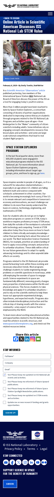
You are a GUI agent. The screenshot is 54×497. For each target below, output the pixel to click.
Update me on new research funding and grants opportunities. (28, 404)
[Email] (38, 338)
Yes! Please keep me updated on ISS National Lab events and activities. (29, 376)
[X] (21, 338)
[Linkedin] (27, 338)
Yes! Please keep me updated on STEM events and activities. (28, 397)
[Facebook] (15, 338)
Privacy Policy (13, 449)
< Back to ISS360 (11, 18)
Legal (43, 449)
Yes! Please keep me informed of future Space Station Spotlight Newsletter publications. (28, 390)
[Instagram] (32, 338)
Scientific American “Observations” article (26, 90)
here (42, 173)
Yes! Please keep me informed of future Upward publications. (28, 383)
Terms (31, 449)
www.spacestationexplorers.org (18, 323)
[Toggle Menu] (50, 13)
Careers (10, 484)
